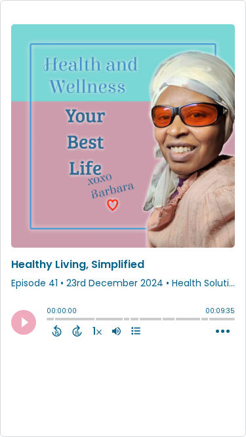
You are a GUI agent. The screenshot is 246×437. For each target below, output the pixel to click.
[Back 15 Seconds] (57, 331)
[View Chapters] (136, 331)
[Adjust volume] (116, 331)
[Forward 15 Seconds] (77, 331)
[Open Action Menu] (223, 331)
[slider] (50, 320)
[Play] (23, 322)
